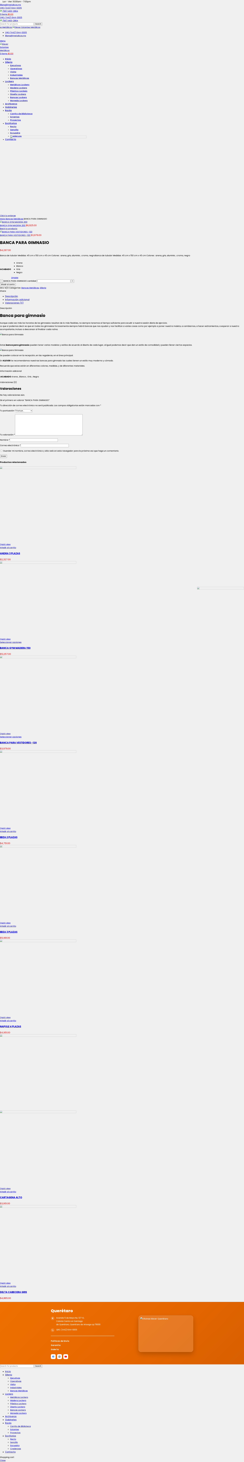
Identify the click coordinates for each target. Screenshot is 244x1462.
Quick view (5, 544)
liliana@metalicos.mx (10, 4)
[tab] (124, 296)
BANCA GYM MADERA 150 (15, 648)
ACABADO (5, 269)
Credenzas (15, 1448)
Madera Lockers (18, 87)
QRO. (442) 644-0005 (11, 17)
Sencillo (14, 129)
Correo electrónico (10, 445)
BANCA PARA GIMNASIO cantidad (19, 280)
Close (3, 1460)
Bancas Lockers (18, 97)
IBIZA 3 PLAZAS (8, 932)
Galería (55, 1349)
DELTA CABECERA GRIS (13, 1292)
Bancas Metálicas (19, 78)
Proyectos (15, 120)
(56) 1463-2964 (10, 11)
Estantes (14, 116)
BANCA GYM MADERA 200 (13, 225)
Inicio (3, 218)
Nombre (5, 439)
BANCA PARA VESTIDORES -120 (15, 235)
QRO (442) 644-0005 (11, 7)
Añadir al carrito (8, 284)
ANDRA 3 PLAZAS (10, 553)
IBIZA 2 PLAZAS (8, 837)
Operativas (16, 68)
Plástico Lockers (18, 91)
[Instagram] (59, 1356)
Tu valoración (7, 434)
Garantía (55, 1345)
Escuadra (15, 132)
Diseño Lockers (18, 94)
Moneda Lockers (19, 100)
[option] (19, 262)
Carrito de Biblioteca (21, 113)
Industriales (16, 75)
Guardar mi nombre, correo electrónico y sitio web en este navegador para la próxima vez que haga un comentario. (61, 450)
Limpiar (14, 277)
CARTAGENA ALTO (11, 1197)
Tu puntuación (8, 410)
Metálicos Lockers (19, 84)
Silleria (43, 287)
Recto (13, 126)
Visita (13, 71)
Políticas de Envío (60, 1341)
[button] (8, 547)
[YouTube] (65, 1356)
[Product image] (38, 1112)
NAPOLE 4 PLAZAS (10, 1026)
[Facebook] (53, 1356)
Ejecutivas (15, 65)
